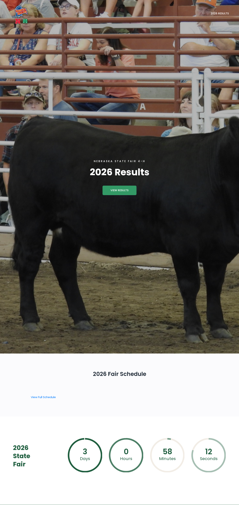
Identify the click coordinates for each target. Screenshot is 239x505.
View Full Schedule (43, 397)
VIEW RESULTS (119, 190)
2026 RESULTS (220, 13)
